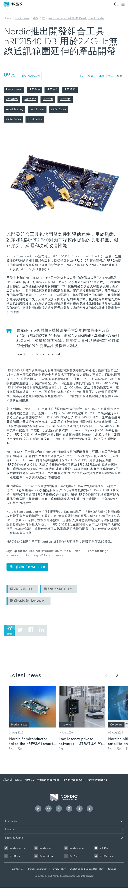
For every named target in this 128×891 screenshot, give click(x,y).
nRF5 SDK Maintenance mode (42, 779)
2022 (35, 18)
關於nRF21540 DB (21, 589)
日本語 (101, 76)
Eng (82, 76)
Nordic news (22, 18)
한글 (111, 76)
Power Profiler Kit (97, 779)
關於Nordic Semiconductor (28, 600)
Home (7, 18)
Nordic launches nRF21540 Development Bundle (76, 18)
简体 (90, 76)
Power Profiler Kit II (73, 779)
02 (43, 18)
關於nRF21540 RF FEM (58, 589)
